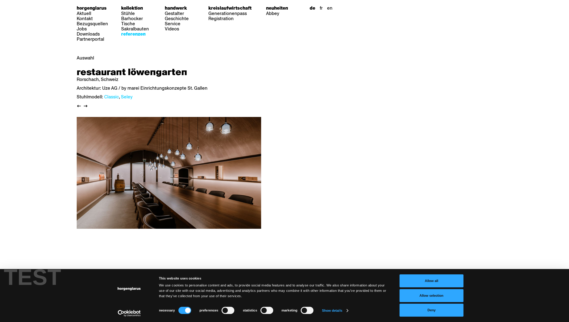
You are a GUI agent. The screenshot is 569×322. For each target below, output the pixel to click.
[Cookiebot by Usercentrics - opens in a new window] (129, 313)
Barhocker (132, 18)
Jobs (82, 29)
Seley (127, 97)
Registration (221, 18)
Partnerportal (90, 39)
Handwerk (176, 8)
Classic (111, 97)
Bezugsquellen (92, 23)
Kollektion (132, 8)
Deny (431, 310)
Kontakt (85, 18)
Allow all (431, 281)
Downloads (88, 34)
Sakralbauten (135, 29)
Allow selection (431, 295)
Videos (172, 29)
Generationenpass (227, 13)
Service (172, 23)
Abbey (272, 13)
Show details (332, 310)
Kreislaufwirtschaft (230, 8)
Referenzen (133, 34)
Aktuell (84, 13)
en (329, 8)
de (312, 8)
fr (321, 8)
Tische (128, 23)
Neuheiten (277, 8)
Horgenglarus (92, 8)
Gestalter (174, 13)
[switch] (228, 310)
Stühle (128, 13)
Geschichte (177, 18)
